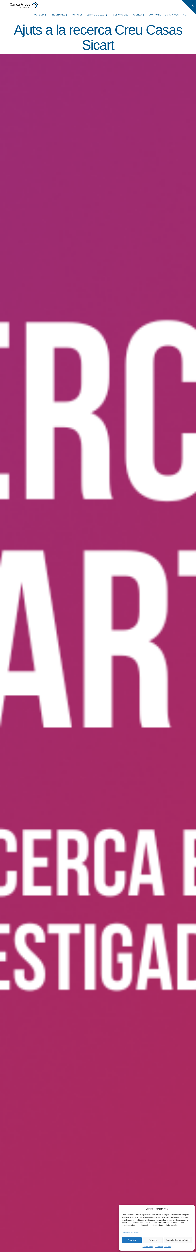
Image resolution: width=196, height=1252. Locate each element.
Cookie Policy (148, 1247)
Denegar (153, 1240)
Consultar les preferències (178, 1240)
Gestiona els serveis (131, 1232)
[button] (189, 7)
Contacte (167, 1247)
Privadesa (159, 1247)
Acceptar (132, 1240)
